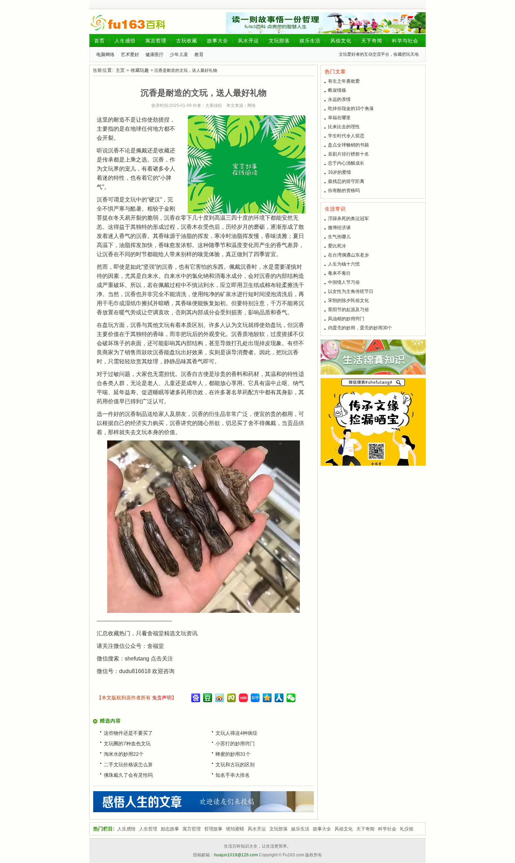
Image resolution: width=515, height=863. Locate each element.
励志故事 (170, 828)
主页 (120, 70)
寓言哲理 (155, 40)
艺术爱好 (130, 54)
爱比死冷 (337, 245)
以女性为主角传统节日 (350, 291)
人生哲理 (148, 828)
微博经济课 (339, 227)
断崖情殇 (337, 90)
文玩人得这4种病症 (236, 733)
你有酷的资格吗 (344, 190)
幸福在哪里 (339, 117)
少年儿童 (179, 54)
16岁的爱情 (339, 172)
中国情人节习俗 (344, 282)
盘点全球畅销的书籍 (348, 145)
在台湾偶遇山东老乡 (348, 255)
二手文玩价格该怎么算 (128, 764)
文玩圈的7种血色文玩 (127, 743)
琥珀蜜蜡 (235, 828)
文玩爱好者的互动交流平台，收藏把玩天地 (379, 54)
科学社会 (387, 828)
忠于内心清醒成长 (346, 163)
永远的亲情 (339, 99)
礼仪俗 (406, 828)
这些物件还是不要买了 (128, 733)
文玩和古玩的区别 (235, 764)
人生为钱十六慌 (344, 264)
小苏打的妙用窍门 (235, 743)
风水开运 (248, 40)
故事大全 (217, 40)
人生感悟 (125, 40)
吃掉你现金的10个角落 (351, 108)
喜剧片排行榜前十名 (348, 154)
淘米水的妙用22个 (124, 754)
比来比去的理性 (344, 126)
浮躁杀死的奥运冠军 (348, 218)
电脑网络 (105, 54)
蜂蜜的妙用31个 (232, 754)
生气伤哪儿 (339, 236)
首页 (99, 40)
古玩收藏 (186, 40)
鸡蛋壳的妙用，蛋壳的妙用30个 (360, 327)
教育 (199, 54)
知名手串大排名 (232, 775)
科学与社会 (405, 40)
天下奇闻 (371, 40)
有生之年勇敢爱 (344, 81)
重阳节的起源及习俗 (348, 309)
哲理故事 (213, 828)
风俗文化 (340, 40)
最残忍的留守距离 (346, 181)
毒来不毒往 (339, 273)
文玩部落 (279, 40)
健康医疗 (154, 54)
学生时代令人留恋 (346, 135)
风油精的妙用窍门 (346, 318)
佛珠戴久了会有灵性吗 (128, 775)
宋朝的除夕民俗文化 (348, 300)
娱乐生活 (310, 40)
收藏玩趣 (140, 70)
